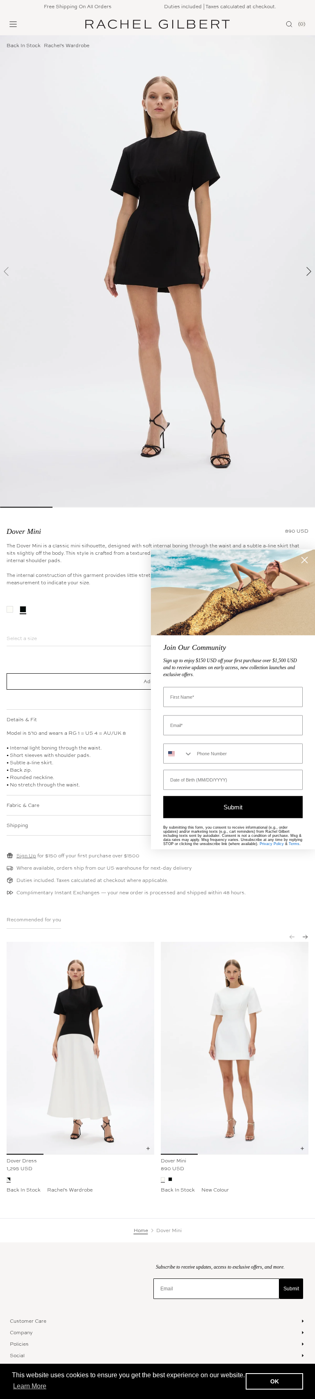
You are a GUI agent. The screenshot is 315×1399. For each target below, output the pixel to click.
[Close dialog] (304, 560)
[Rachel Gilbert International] (157, 24)
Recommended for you (34, 919)
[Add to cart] (148, 1148)
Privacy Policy (272, 844)
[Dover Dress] (80, 1048)
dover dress (22, 1160)
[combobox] (178, 753)
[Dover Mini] (234, 1048)
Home (141, 1230)
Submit (291, 1289)
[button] (6, 271)
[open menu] (13, 24)
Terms (294, 844)
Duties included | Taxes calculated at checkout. (210, 6)
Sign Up (26, 855)
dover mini (24, 531)
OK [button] (274, 1381)
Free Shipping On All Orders (68, 6)
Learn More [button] (29, 1386)
